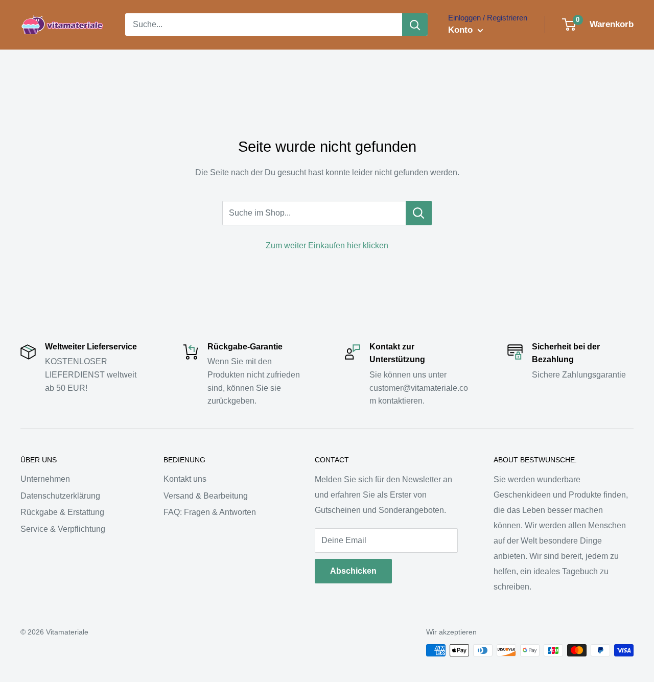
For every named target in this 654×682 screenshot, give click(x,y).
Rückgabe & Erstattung (62, 512)
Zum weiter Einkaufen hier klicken (327, 245)
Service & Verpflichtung (62, 529)
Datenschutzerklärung (60, 495)
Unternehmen (45, 479)
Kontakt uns (185, 479)
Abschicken (353, 571)
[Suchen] (415, 24)
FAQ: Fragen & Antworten (210, 512)
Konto (461, 30)
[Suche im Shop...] (419, 213)
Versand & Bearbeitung (206, 495)
